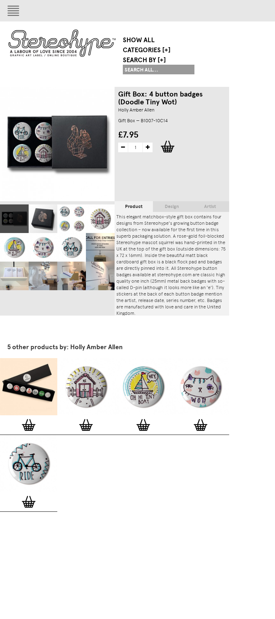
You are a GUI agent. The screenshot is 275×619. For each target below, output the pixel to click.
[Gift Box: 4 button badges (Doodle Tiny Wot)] (14, 218)
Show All (139, 40)
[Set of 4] (71, 218)
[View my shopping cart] (213, 10)
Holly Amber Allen (136, 110)
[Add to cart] (29, 425)
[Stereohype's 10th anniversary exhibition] (100, 247)
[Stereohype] (62, 43)
